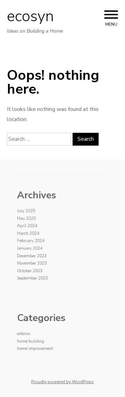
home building (30, 341)
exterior (24, 333)
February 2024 (30, 240)
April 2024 (27, 225)
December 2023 (32, 256)
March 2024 (28, 233)
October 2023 (29, 271)
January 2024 (29, 248)
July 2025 (26, 211)
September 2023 (32, 278)
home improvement (35, 348)
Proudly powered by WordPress (62, 382)
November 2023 (32, 263)
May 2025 (26, 218)
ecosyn (30, 16)
